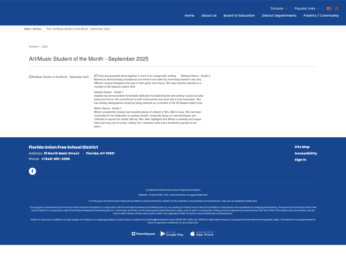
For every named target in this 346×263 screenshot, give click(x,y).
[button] (279, 8)
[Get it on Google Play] (172, 234)
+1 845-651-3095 (55, 159)
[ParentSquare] (143, 233)
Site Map (302, 147)
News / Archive (32, 29)
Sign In (300, 159)
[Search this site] (337, 8)
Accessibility (306, 153)
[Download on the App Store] (201, 234)
